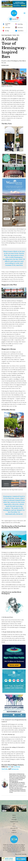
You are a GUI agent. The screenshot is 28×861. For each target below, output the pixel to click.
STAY (14, 826)
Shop (14, 815)
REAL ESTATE (14, 828)
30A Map (7, 30)
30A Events (20, 27)
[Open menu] (24, 13)
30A (9, 766)
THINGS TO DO (14, 821)
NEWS (14, 817)
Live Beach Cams (7, 24)
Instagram (14, 769)
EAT (14, 824)
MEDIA (14, 830)
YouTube (5, 769)
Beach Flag (20, 24)
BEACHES (14, 819)
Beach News (20, 30)
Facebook (16, 766)
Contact (14, 832)
